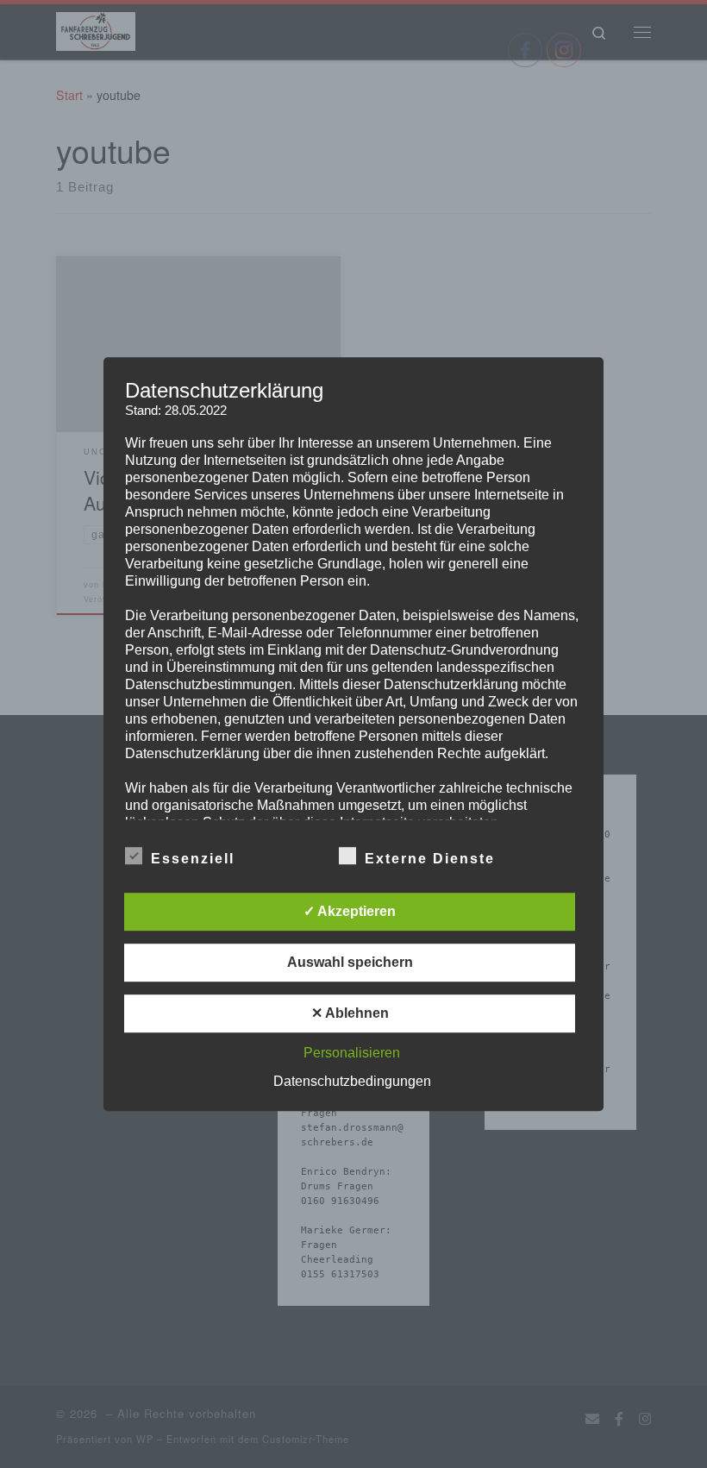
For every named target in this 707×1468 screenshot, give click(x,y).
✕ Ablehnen (350, 1013)
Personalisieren (351, 1052)
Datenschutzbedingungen (352, 1081)
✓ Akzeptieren (349, 911)
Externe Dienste (430, 858)
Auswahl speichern (350, 962)
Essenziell (193, 858)
